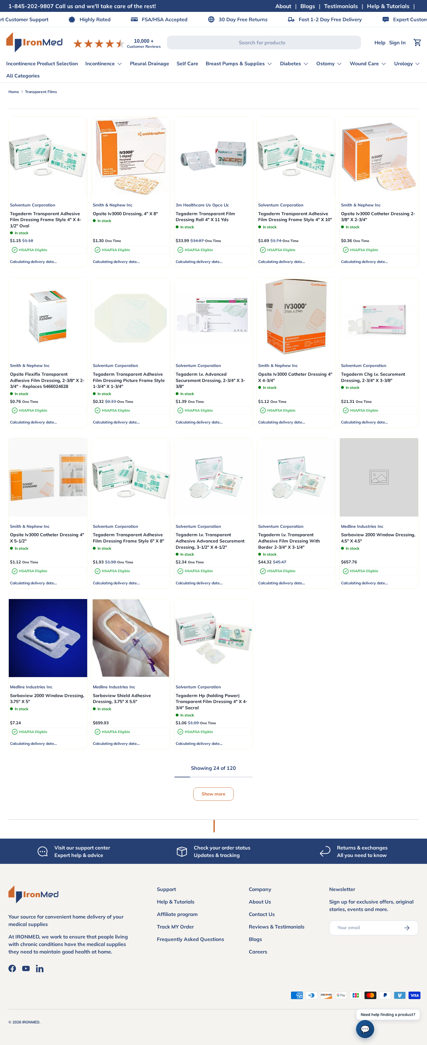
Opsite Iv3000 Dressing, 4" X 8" (125, 213)
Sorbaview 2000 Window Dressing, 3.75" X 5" (47, 699)
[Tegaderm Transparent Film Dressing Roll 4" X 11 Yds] (213, 156)
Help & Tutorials (388, 5)
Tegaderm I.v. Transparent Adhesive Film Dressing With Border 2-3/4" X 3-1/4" (289, 541)
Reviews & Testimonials (276, 927)
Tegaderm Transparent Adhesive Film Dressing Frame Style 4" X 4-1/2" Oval (45, 220)
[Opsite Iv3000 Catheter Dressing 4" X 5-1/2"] (48, 477)
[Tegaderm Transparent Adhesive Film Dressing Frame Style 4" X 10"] (296, 156)
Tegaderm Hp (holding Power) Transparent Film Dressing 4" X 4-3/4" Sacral (211, 702)
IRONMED (30, 1022)
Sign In (397, 42)
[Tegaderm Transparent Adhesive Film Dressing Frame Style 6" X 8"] (131, 477)
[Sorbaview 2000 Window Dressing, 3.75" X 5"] (48, 638)
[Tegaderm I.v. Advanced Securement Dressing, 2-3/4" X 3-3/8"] (213, 317)
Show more (213, 794)
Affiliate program (177, 914)
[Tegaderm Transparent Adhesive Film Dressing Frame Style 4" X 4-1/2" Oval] (48, 156)
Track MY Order (175, 927)
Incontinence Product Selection (42, 63)
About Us (260, 902)
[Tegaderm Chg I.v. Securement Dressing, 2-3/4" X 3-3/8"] (379, 317)
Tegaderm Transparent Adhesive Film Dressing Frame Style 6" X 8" (128, 538)
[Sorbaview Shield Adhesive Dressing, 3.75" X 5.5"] (131, 638)
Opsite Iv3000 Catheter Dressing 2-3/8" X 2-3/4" (378, 217)
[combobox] (264, 42)
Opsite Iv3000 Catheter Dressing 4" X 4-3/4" (295, 377)
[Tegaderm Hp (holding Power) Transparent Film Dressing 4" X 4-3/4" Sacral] (213, 638)
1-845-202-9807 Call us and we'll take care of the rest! (82, 5)
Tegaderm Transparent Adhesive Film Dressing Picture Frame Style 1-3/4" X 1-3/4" (129, 380)
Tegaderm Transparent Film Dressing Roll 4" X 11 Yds (205, 217)
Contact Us (262, 914)
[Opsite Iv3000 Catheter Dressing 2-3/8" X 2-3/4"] (379, 156)
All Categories (23, 75)
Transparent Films (41, 91)
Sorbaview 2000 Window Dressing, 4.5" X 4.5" (378, 538)
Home (13, 91)
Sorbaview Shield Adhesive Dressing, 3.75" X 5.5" (122, 699)
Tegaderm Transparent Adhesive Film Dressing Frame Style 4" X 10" (295, 217)
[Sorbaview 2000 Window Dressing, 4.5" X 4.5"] (379, 477)
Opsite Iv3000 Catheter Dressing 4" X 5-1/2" (47, 538)
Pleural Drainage (149, 63)
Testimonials (341, 5)
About (283, 5)
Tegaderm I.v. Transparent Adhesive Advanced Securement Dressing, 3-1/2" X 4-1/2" (210, 541)
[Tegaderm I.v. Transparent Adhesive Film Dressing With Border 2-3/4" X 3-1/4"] (296, 477)
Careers (258, 951)
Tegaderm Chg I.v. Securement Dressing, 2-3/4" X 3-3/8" (373, 377)
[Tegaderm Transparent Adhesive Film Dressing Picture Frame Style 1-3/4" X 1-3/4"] (131, 317)
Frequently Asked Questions (190, 939)
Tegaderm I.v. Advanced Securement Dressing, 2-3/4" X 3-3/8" (210, 380)
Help (379, 42)
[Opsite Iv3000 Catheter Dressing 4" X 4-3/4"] (296, 317)
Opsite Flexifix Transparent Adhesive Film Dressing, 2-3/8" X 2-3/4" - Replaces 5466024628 (47, 380)
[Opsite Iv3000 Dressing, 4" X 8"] (131, 156)
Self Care (187, 63)
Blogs (307, 5)
